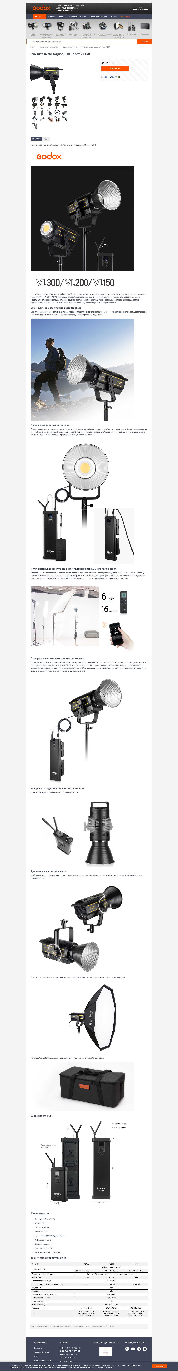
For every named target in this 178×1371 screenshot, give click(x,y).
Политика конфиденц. (43, 1360)
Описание (36, 139)
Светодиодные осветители (48, 47)
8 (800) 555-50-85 (70, 1351)
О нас (36, 1356)
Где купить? (115, 68)
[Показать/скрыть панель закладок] (102, 77)
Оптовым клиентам (41, 1352)
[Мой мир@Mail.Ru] (119, 77)
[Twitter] (108, 77)
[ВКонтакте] (113, 77)
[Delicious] (111, 77)
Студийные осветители (70, 47)
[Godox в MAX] (145, 1349)
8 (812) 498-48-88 (70, 1348)
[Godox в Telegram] (139, 1349)
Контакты (38, 1348)
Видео (46, 139)
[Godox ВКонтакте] (127, 1349)
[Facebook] (106, 77)
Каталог (38, 16)
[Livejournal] (116, 77)
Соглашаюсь (160, 1366)
